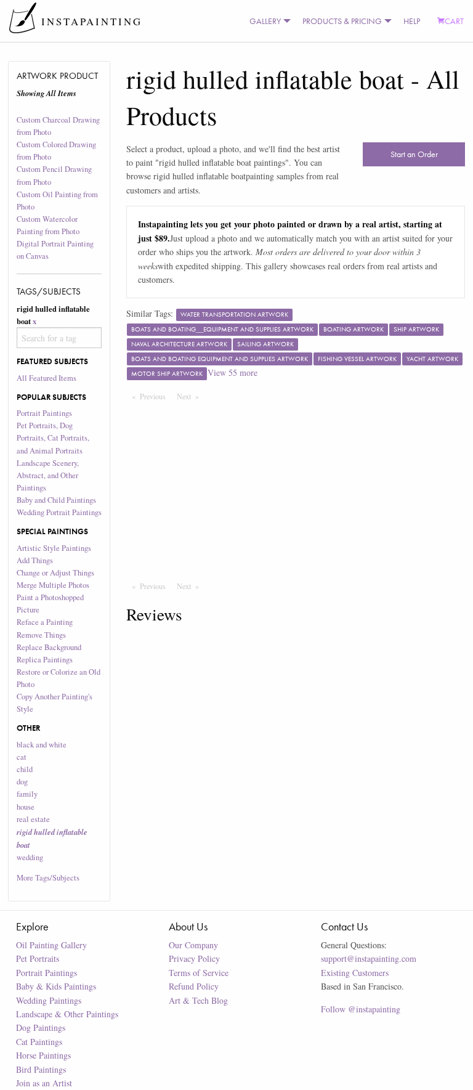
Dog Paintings (40, 1027)
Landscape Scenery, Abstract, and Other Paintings (48, 475)
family (27, 794)
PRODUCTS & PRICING (342, 20)
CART (454, 20)
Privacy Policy (194, 958)
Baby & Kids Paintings (56, 986)
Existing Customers (355, 972)
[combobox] (59, 337)
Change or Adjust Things (55, 572)
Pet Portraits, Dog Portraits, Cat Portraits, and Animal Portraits (53, 437)
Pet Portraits (37, 958)
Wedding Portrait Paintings (59, 512)
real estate (33, 819)
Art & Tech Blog (198, 1000)
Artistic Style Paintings (54, 548)
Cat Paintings (39, 1041)
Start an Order (414, 154)
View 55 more (232, 372)
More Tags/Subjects (48, 877)
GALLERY (265, 20)
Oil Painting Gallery (51, 945)
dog (22, 781)
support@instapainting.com (368, 958)
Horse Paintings (43, 1055)
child (25, 769)
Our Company (193, 945)
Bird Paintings (41, 1069)
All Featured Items (46, 378)
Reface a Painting (45, 622)
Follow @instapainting (360, 1009)
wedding (30, 857)
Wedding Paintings (48, 1000)
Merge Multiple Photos (53, 585)
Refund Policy (194, 986)
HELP (411, 20)
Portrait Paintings (44, 413)
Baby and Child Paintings (56, 500)
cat (21, 757)
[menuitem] (267, 20)
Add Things (35, 560)
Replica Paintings (45, 659)
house (25, 807)
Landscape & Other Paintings (67, 1014)
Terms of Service (198, 972)
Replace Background (49, 647)
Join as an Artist (44, 1083)
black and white (42, 744)
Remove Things (41, 635)
